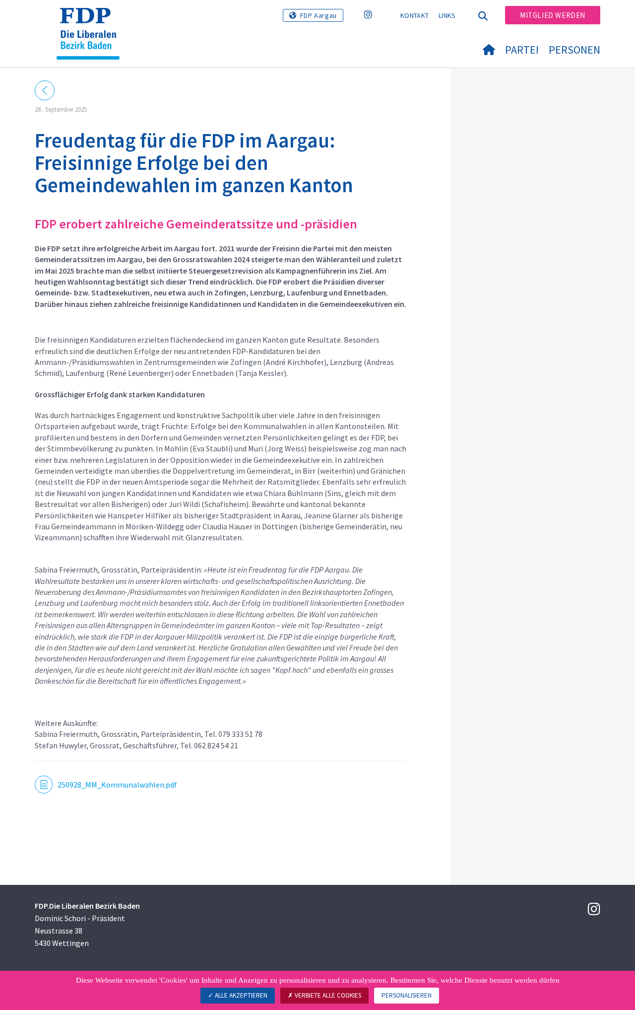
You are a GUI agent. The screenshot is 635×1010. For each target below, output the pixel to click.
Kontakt (414, 15)
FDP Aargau (318, 15)
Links (447, 15)
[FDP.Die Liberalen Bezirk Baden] (92, 20)
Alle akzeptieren (240, 995)
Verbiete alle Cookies (327, 995)
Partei (522, 50)
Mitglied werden (552, 15)
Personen (574, 50)
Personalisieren (406, 995)
